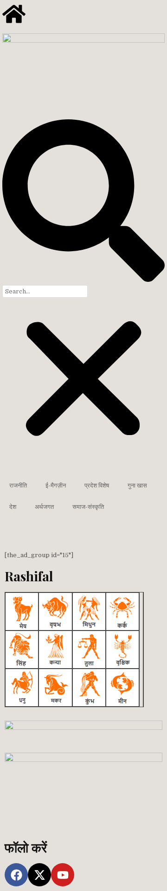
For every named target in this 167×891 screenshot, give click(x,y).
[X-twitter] (39, 874)
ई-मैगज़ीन (55, 485)
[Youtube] (62, 874)
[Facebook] (16, 874)
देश (12, 506)
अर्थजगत (44, 506)
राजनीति (18, 485)
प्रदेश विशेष (96, 485)
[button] (83, 202)
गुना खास (137, 485)
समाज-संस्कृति (88, 506)
